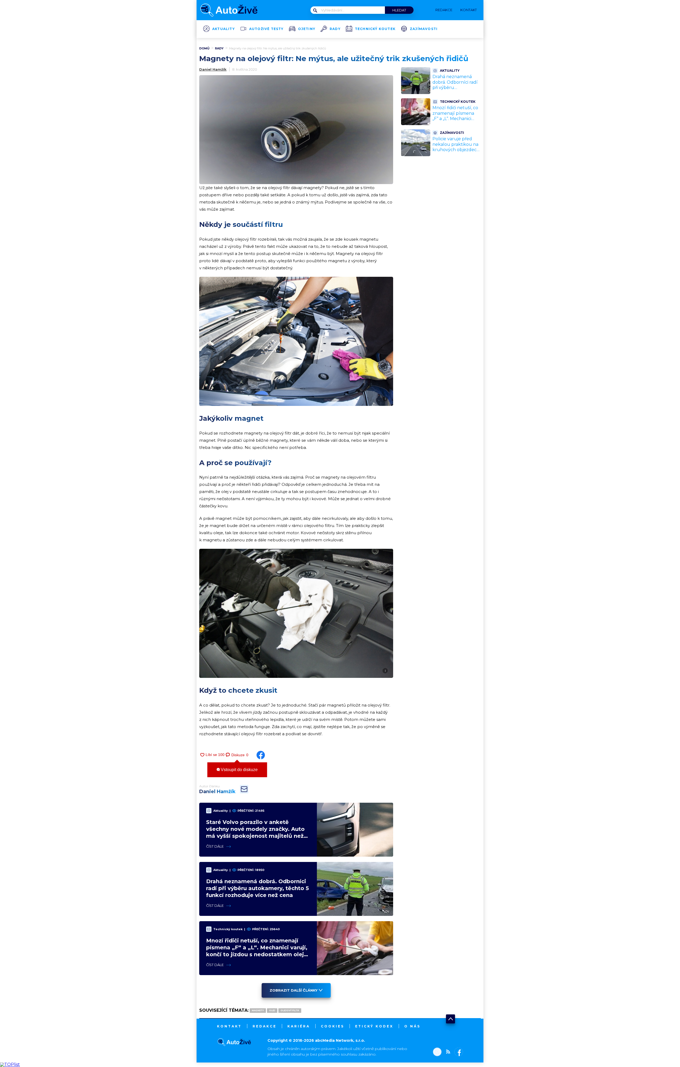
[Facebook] (457, 1052)
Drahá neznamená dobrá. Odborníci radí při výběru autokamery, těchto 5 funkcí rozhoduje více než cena (257, 888)
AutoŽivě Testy (266, 29)
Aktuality (223, 29)
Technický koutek (375, 29)
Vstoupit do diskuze (239, 769)
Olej (272, 1010)
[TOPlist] (10, 1064)
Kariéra (298, 1026)
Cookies (332, 1026)
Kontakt (229, 1026)
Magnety (258, 1010)
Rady (335, 29)
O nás (412, 1026)
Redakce (265, 1026)
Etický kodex (374, 1026)
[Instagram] (437, 1052)
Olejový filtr (289, 1010)
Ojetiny (306, 29)
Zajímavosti (423, 29)
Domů (204, 48)
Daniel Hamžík (213, 69)
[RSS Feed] (446, 1052)
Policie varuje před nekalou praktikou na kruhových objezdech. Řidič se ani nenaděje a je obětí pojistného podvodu (456, 152)
